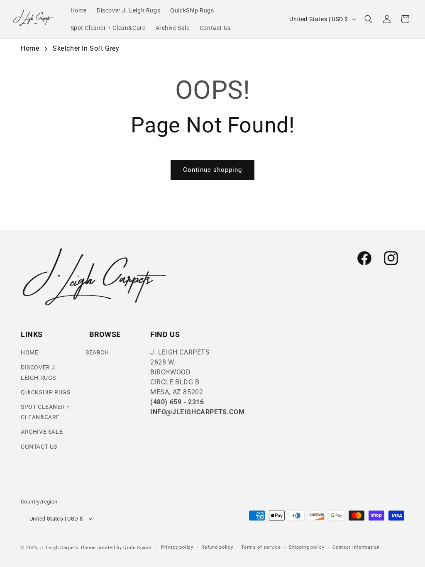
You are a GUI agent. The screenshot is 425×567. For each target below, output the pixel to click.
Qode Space (138, 547)
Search (97, 352)
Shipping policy (307, 547)
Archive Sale (42, 431)
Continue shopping (212, 170)
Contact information (355, 547)
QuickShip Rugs (45, 392)
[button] (368, 19)
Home (30, 48)
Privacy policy (177, 547)
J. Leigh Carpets (59, 547)
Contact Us (39, 446)
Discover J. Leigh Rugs (39, 372)
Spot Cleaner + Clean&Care (45, 411)
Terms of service (261, 547)
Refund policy (217, 547)
